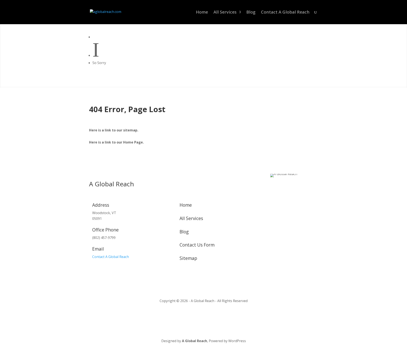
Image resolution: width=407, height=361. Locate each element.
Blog (250, 13)
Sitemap (188, 258)
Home (202, 13)
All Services (225, 13)
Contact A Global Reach (285, 13)
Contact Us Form (197, 245)
